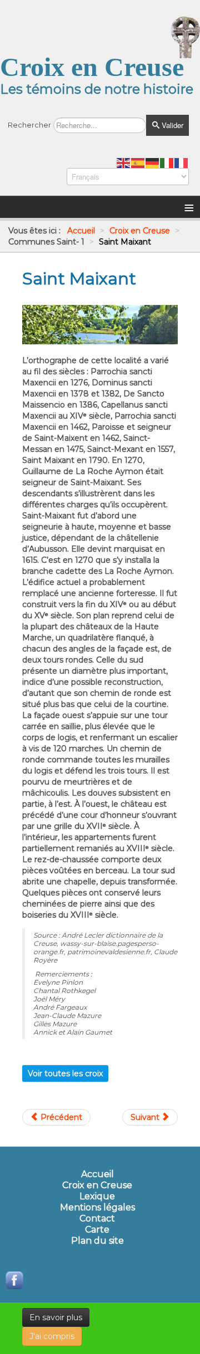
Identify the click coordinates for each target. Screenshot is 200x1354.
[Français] (181, 162)
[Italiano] (167, 162)
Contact (97, 1219)
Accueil (97, 1174)
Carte (97, 1230)
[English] (124, 162)
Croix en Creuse (97, 1185)
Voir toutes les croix (65, 1073)
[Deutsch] (153, 162)
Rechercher (29, 124)
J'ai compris (51, 1336)
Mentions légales (97, 1208)
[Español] (138, 162)
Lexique (97, 1197)
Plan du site (97, 1241)
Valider (171, 125)
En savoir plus (55, 1317)
